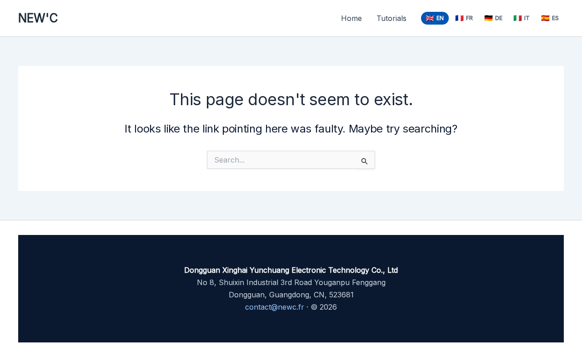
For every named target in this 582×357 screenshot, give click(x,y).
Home (351, 18)
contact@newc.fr (274, 306)
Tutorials (391, 18)
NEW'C (38, 18)
